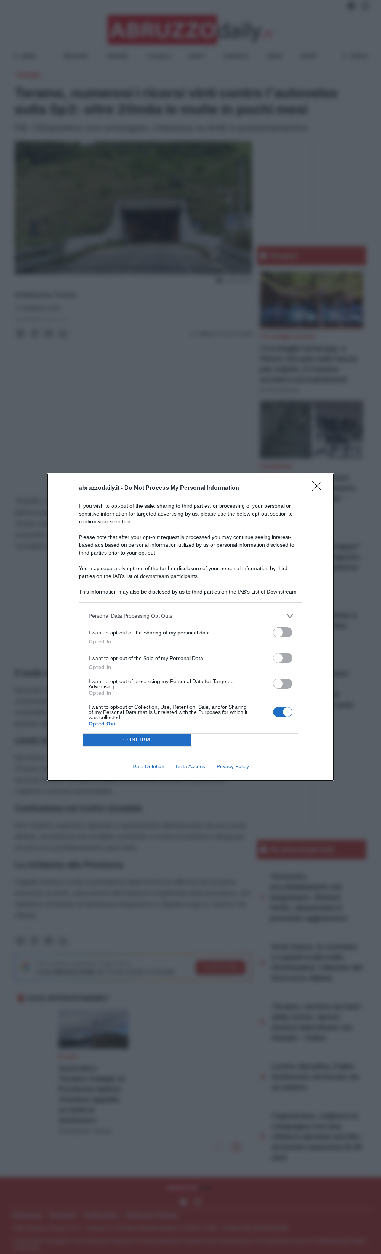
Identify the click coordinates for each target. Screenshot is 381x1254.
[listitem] (190, 616)
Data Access (190, 766)
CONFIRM (137, 740)
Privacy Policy (233, 766)
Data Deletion (148, 766)
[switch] (282, 632)
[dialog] (190, 627)
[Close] (319, 488)
